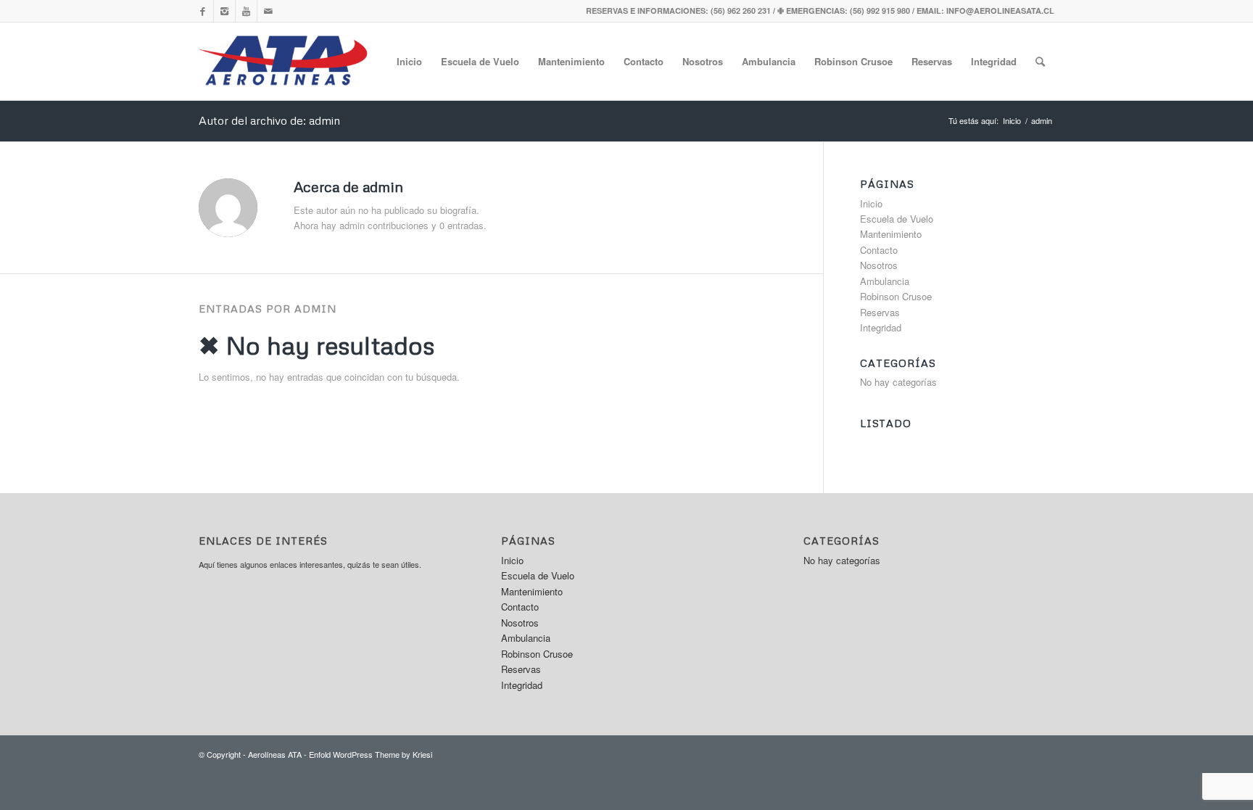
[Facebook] (202, 11)
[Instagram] (224, 11)
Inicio (409, 61)
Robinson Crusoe (853, 61)
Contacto (643, 61)
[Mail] (268, 11)
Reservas (931, 61)
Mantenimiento (571, 61)
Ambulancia (768, 61)
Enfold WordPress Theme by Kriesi (370, 754)
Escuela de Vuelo (480, 61)
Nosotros (702, 61)
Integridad (994, 61)
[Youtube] (246, 11)
